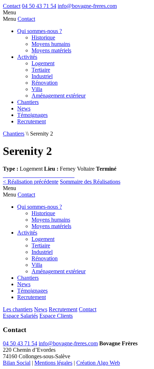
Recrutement (31, 121)
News (23, 108)
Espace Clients (56, 316)
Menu (9, 12)
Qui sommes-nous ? (39, 31)
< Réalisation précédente (30, 182)
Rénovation (45, 83)
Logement (43, 63)
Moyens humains (51, 44)
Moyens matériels (51, 50)
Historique (43, 37)
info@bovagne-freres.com (87, 6)
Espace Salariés (20, 316)
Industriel (42, 76)
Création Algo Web (98, 363)
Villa (37, 89)
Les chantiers (18, 309)
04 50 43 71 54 (39, 6)
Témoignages (32, 115)
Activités (27, 57)
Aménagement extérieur (59, 96)
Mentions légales (53, 363)
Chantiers (28, 102)
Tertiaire (41, 70)
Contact (11, 6)
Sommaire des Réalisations (90, 182)
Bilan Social (16, 363)
